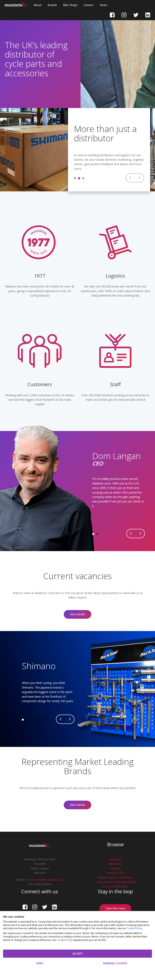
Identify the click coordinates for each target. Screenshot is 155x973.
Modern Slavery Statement (115, 877)
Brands (52, 5)
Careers (89, 5)
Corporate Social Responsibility (115, 882)
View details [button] (77, 614)
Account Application (115, 886)
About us (115, 859)
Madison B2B (115, 873)
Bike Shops (70, 5)
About (38, 5)
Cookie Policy (134, 928)
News (103, 5)
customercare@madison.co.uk (44, 880)
